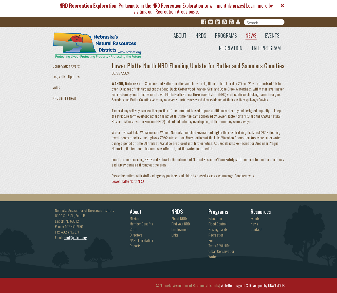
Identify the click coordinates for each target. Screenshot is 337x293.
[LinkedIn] (217, 22)
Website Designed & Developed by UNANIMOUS (252, 285)
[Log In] (238, 22)
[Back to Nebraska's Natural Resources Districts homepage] (97, 44)
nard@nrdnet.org (75, 237)
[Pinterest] (224, 22)
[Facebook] (203, 22)
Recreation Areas (171, 11)
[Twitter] (210, 22)
